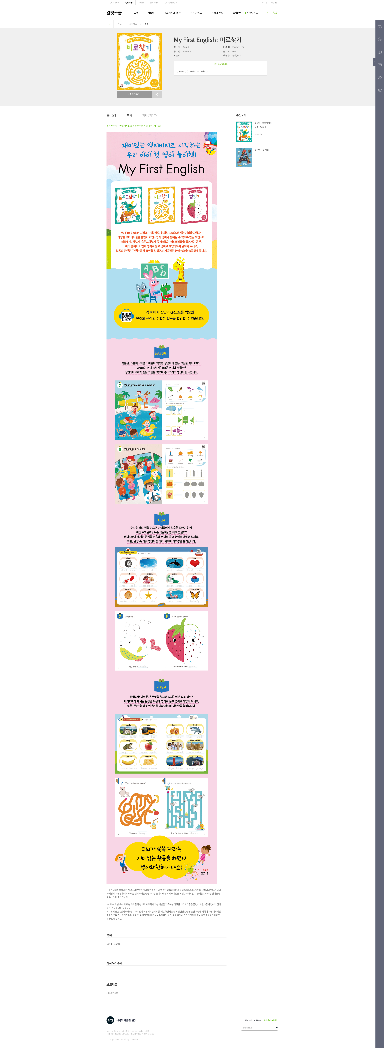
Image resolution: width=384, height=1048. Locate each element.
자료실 (151, 12)
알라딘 (203, 71)
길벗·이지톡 (114, 2)
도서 (136, 12)
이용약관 (257, 1020)
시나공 (141, 2)
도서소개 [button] (111, 115)
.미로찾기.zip (112, 993)
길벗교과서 (154, 2)
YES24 (181, 71)
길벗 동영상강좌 (171, 2)
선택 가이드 (196, 12)
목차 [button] (129, 115)
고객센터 (236, 12)
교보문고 (192, 71)
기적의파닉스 (251, 12)
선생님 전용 (217, 12)
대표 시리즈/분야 (172, 12)
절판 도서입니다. (220, 63)
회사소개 (248, 1020)
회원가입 (274, 2)
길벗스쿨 (128, 2)
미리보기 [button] (136, 94)
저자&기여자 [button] (149, 115)
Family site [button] (247, 1027)
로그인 (264, 2)
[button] (157, 94)
